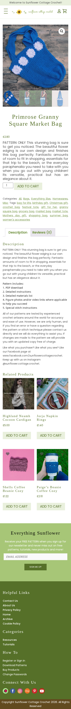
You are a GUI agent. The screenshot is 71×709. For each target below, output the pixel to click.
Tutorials (9, 644)
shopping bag (38, 215)
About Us (9, 605)
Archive (8, 619)
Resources (10, 640)
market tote (60, 211)
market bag (43, 211)
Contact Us (10, 601)
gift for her (49, 207)
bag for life (24, 203)
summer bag (59, 215)
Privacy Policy (12, 610)
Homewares (60, 199)
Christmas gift (59, 203)
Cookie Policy (11, 623)
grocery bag (26, 211)
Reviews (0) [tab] (42, 232)
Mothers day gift (14, 215)
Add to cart (28, 186)
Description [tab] (18, 232)
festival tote (30, 207)
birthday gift (40, 203)
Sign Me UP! (35, 566)
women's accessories (16, 219)
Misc (5, 203)
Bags (26, 199)
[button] (61, 31)
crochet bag (11, 207)
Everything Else (41, 199)
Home (7, 614)
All (20, 199)
